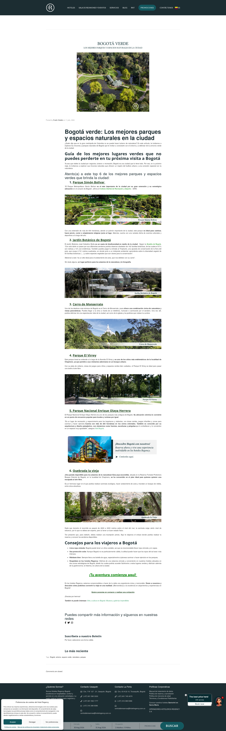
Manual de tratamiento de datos (161, 691)
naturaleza (75, 657)
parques (83, 657)
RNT (133, 8)
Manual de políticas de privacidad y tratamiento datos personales (38, 727)
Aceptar (13, 722)
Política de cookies (10, 727)
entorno (58, 657)
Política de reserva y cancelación (161, 693)
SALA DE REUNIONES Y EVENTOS (92, 8)
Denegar (32, 722)
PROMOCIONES (147, 8)
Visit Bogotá (99, 428)
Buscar (172, 725)
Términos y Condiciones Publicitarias (163, 698)
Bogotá (52, 657)
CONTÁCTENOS (166, 8)
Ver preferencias (52, 722)
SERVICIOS (114, 8)
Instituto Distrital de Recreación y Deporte (115, 189)
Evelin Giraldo (58, 120)
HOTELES (71, 8)
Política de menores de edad (160, 696)
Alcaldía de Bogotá (154, 244)
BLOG (125, 8)
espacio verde (66, 657)
